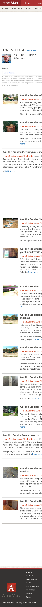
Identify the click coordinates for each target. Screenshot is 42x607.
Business (5, 8)
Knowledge (30, 590)
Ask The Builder (26, 156)
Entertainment (17, 8)
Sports (28, 597)
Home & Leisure (27, 99)
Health (28, 8)
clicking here (14, 85)
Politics (29, 593)
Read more (9, 170)
